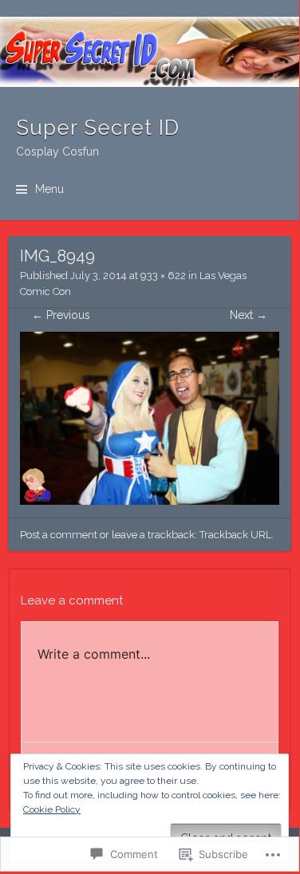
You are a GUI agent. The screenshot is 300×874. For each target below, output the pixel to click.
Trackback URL (235, 535)
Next (248, 315)
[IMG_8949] (149, 500)
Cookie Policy (52, 809)
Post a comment (58, 535)
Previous (61, 315)
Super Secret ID (98, 128)
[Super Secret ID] (149, 52)
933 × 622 (163, 275)
